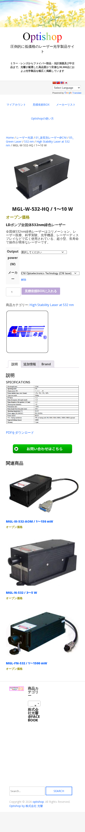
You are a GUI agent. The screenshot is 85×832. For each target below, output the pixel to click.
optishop (38, 802)
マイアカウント (16, 104)
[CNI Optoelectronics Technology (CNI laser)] (27, 332)
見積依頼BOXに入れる (41, 291)
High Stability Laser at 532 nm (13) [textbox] (35, 705)
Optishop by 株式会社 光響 (26, 806)
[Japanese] (66, 82)
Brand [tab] (46, 364)
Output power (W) (13, 257)
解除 (23, 279)
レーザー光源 (24, 137)
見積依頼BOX (41, 104)
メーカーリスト (66, 104)
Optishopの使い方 (42, 118)
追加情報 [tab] (29, 364)
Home (10, 137)
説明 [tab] (14, 364)
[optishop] (42, 41)
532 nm (29, 141)
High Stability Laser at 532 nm (51, 305)
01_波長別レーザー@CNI (51, 137)
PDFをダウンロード (20, 432)
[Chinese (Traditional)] (58, 82)
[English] (62, 82)
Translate (76, 93)
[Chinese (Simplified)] (54, 82)
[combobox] (34, 703)
